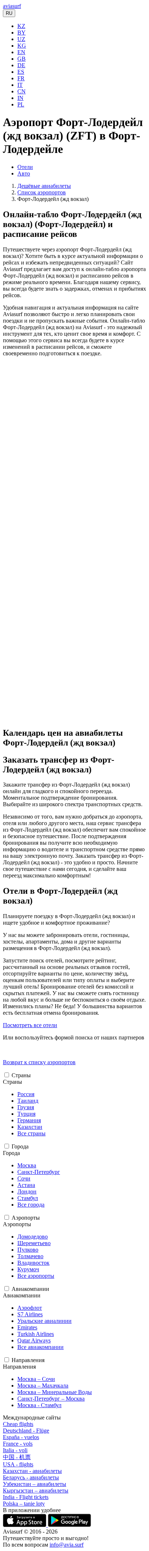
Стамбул (27, 1198)
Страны (21, 1075)
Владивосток (33, 1263)
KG (21, 46)
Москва (26, 1165)
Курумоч (28, 1269)
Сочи (23, 1178)
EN (21, 52)
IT (20, 85)
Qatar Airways (34, 1340)
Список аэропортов (41, 192)
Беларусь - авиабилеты (31, 1477)
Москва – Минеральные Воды (54, 1392)
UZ (21, 39)
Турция (26, 1114)
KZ (21, 26)
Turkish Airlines (35, 1334)
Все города (30, 1204)
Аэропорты (26, 1218)
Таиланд (27, 1101)
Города (20, 1146)
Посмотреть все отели (30, 1025)
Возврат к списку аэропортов (39, 1062)
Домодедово (32, 1236)
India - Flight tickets (25, 1497)
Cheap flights (18, 1424)
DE (21, 65)
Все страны (31, 1133)
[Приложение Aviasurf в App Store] (25, 1525)
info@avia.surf (67, 1545)
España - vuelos (21, 1437)
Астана (26, 1185)
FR (21, 78)
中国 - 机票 (17, 1457)
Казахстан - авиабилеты (32, 1471)
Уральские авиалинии (44, 1321)
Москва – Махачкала (42, 1385)
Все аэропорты (35, 1276)
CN (21, 91)
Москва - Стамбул (39, 1405)
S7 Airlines (30, 1314)
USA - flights (18, 1464)
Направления (28, 1360)
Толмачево (30, 1256)
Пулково (27, 1250)
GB (21, 59)
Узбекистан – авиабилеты (34, 1484)
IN (20, 98)
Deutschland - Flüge (26, 1430)
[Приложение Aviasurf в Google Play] (69, 1525)
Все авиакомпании (40, 1347)
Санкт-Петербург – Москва (51, 1399)
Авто (23, 173)
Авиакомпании (30, 1289)
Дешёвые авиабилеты (44, 186)
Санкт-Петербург (38, 1172)
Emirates (27, 1327)
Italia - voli (15, 1450)
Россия (25, 1094)
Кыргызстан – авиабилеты (35, 1490)
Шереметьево (34, 1243)
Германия (29, 1120)
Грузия (25, 1107)
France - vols (18, 1444)
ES (20, 72)
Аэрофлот (29, 1308)
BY (21, 32)
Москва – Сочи (36, 1379)
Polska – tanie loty (24, 1503)
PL (20, 104)
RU (9, 13)
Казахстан (29, 1127)
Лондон (27, 1191)
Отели (25, 167)
